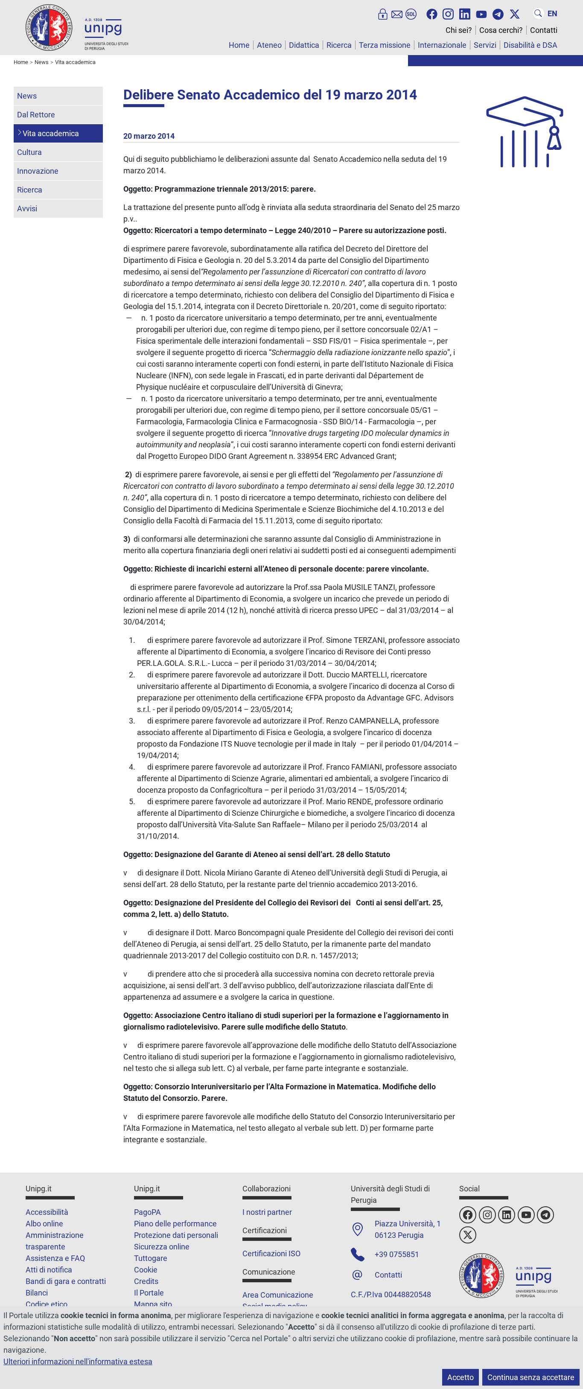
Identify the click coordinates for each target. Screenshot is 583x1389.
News (27, 95)
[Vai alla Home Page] (77, 27)
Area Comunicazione (277, 1294)
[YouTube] (481, 13)
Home (239, 45)
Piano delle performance (175, 1223)
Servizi (485, 45)
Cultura (29, 152)
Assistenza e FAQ (55, 1258)
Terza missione (385, 45)
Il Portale (149, 1292)
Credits (146, 1281)
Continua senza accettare (530, 1377)
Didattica (304, 45)
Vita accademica (51, 133)
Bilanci (37, 1292)
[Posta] (396, 13)
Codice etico (46, 1304)
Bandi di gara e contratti (66, 1281)
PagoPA (147, 1212)
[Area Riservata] (382, 13)
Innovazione (37, 170)
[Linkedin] (464, 13)
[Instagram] (448, 13)
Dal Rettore (36, 114)
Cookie (145, 1269)
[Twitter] (514, 13)
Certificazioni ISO (271, 1253)
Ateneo (269, 45)
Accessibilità (47, 1212)
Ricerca (339, 45)
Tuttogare (150, 1258)
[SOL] (411, 13)
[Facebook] (431, 13)
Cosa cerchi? (501, 30)
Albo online (44, 1223)
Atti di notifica (49, 1269)
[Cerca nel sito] (538, 13)
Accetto (460, 1377)
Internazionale (442, 45)
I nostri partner (267, 1212)
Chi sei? (459, 30)
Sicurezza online (161, 1246)
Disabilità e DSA (530, 45)
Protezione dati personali (176, 1235)
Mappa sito (153, 1304)
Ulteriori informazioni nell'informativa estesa (77, 1361)
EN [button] (552, 13)
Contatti (543, 30)
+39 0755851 (397, 1254)
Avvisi (27, 208)
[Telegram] (498, 13)
